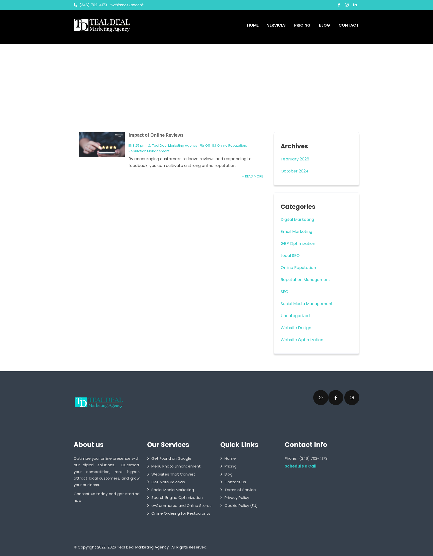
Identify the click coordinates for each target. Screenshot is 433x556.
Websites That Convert (173, 474)
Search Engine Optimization (177, 497)
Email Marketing (296, 231)
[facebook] (339, 5)
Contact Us (235, 482)
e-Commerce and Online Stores (181, 505)
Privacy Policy (237, 497)
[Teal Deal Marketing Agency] (101, 25)
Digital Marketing (297, 219)
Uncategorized (295, 316)
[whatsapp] (320, 397)
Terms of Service (240, 489)
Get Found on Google (171, 458)
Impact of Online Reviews (156, 135)
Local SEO (290, 255)
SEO (284, 292)
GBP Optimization (298, 243)
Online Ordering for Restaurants (180, 513)
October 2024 (294, 171)
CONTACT (349, 25)
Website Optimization (302, 340)
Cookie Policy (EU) (241, 505)
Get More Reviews (168, 482)
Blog (229, 474)
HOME (253, 25)
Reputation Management (149, 151)
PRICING (302, 25)
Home (230, 458)
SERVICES (276, 25)
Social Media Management (307, 304)
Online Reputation (231, 145)
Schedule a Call (300, 466)
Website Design (296, 328)
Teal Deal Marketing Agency (174, 145)
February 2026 (295, 159)
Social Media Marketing (172, 489)
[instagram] (347, 5)
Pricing (231, 466)
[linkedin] (355, 5)
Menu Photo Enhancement (176, 466)
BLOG (324, 25)
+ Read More (252, 176)
